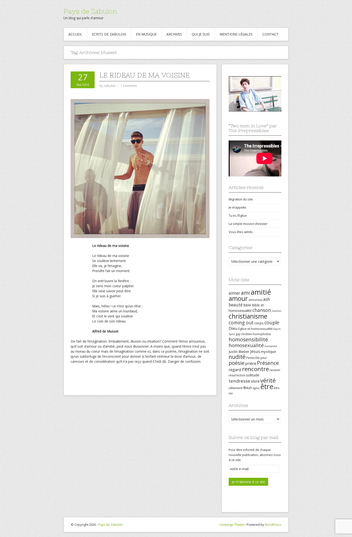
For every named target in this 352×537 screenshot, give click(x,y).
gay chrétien (244, 334)
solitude (252, 375)
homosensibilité (248, 339)
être (266, 386)
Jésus (255, 351)
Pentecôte (253, 358)
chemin (276, 311)
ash (266, 299)
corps (259, 323)
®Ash (247, 387)
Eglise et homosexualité (255, 329)
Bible (247, 305)
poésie (236, 362)
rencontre (255, 369)
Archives (174, 34)
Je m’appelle (237, 207)
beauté (236, 305)
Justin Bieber (239, 351)
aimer (234, 293)
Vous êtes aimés (241, 232)
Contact (270, 34)
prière (250, 363)
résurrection (237, 375)
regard (235, 369)
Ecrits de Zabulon (109, 34)
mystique (268, 351)
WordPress (273, 524)
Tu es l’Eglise (238, 215)
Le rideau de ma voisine (144, 75)
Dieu (233, 328)
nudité (237, 357)
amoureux (255, 300)
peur (264, 358)
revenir (275, 370)
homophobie (262, 334)
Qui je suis (201, 34)
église (256, 388)
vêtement (236, 388)
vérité (268, 380)
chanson (261, 310)
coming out (241, 323)
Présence (268, 362)
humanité (271, 346)
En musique (146, 34)
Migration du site (241, 199)
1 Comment (128, 85)
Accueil (75, 34)
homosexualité (246, 345)
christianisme (248, 316)
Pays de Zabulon (90, 11)
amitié (261, 292)
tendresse (239, 381)
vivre (255, 381)
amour (238, 298)
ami (245, 292)
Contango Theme (231, 524)
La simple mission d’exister (248, 224)
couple (271, 322)
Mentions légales (236, 34)
